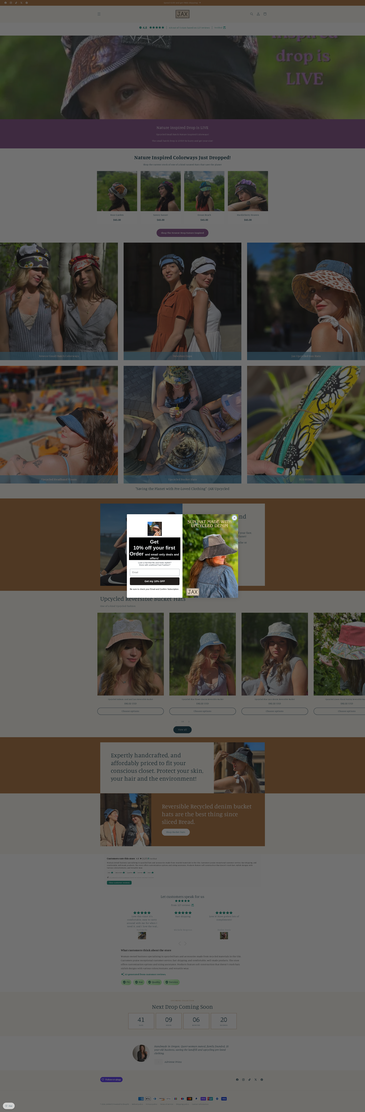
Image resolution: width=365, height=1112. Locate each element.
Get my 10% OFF (155, 581)
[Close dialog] (234, 517)
